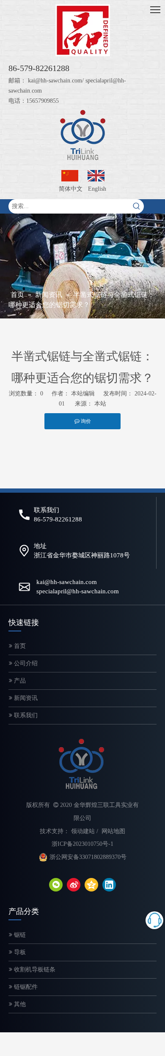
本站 (100, 403)
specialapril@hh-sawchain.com (77, 591)
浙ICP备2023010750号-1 (82, 844)
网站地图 (113, 831)
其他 (19, 1004)
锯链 (19, 935)
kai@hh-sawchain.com (55, 80)
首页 (19, 646)
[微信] (56, 884)
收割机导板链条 (33, 969)
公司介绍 (25, 663)
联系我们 (25, 715)
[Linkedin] (109, 884)
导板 (19, 952)
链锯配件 (25, 987)
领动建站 (83, 831)
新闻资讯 (25, 698)
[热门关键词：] (136, 206)
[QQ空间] (91, 884)
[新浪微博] (73, 884)
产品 (19, 680)
